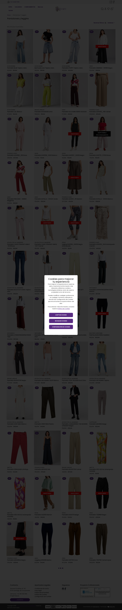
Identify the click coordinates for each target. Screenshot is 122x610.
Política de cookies (64, 309)
